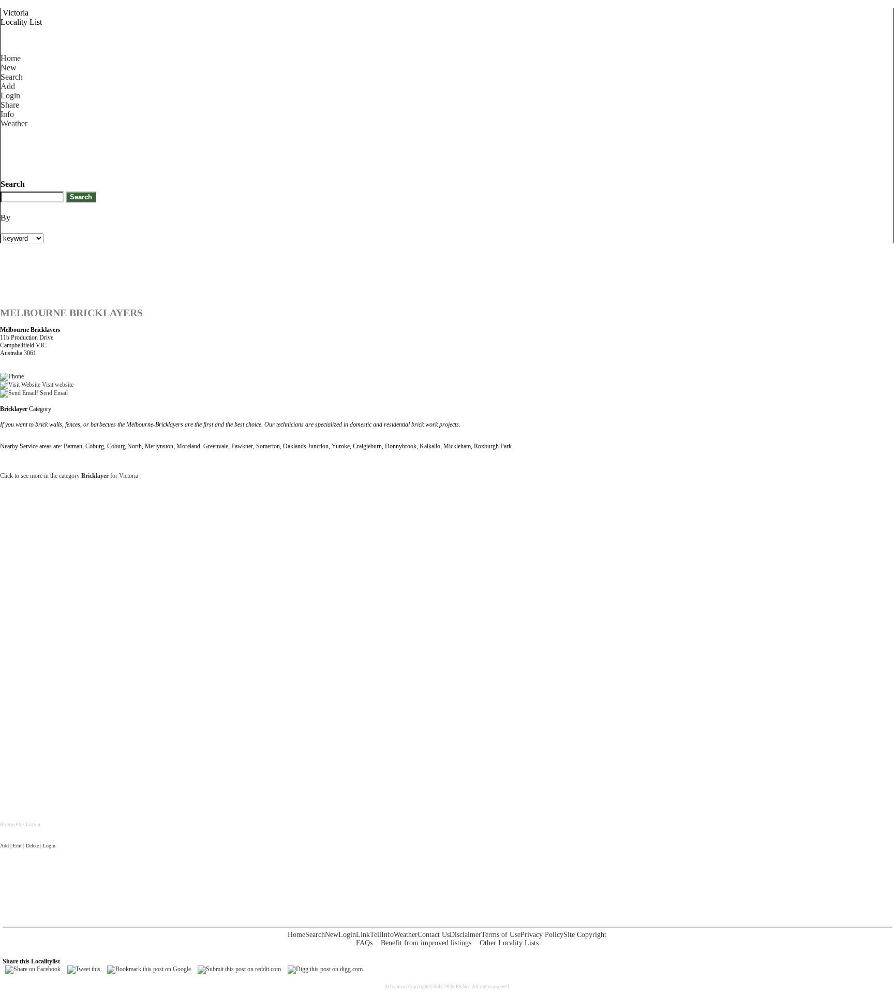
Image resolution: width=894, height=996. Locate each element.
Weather (14, 123)
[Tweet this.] (85, 969)
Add (8, 86)
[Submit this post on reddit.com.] (240, 969)
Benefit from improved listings (426, 943)
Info (7, 114)
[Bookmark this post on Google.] (150, 969)
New (9, 67)
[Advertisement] (189, 151)
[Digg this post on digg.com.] (326, 969)
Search (12, 76)
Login (10, 95)
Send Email (53, 393)
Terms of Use (500, 935)
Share (10, 104)
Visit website (56, 384)
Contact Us (434, 935)
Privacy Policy (541, 935)
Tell (375, 935)
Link (363, 935)
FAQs (364, 943)
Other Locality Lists (509, 943)
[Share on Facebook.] (34, 969)
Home (11, 58)
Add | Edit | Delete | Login (27, 845)
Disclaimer (465, 935)
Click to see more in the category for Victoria (69, 475)
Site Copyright (584, 935)
